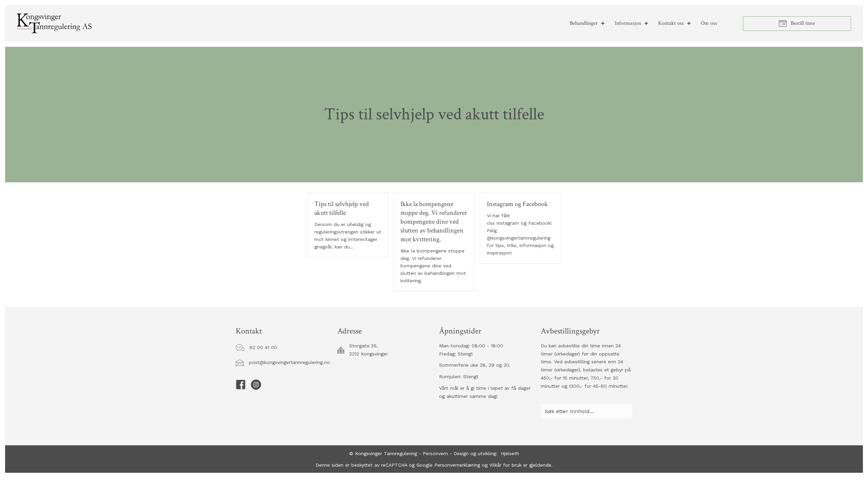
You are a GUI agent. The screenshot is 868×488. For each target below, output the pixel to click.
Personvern (435, 453)
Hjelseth (510, 453)
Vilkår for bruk (505, 465)
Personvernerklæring (456, 465)
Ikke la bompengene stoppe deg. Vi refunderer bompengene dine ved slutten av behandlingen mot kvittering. (433, 222)
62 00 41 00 (263, 347)
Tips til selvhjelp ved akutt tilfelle (341, 208)
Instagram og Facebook (517, 204)
